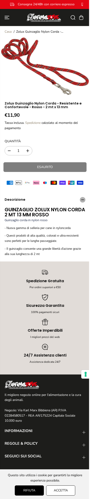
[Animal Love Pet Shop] (44, 17)
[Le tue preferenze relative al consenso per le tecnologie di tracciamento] (83, 374)
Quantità (13, 141)
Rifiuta (28, 490)
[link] (45, 384)
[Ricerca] (73, 17)
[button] (7, 17)
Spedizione (33, 123)
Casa (8, 31)
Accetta (60, 490)
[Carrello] (81, 17)
